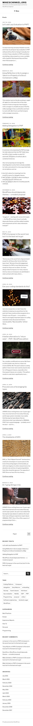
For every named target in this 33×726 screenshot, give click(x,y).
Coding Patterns (8, 584)
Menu (17, 11)
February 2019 (7, 700)
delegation (6, 587)
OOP (22, 594)
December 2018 (7, 707)
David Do (5, 652)
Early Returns (16, 587)
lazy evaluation (7, 594)
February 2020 (7, 682)
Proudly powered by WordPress (11, 722)
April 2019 (6, 693)
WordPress (6, 603)
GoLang (5, 590)
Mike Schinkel (7, 657)
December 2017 (7, 710)
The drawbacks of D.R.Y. (11, 437)
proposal (16, 597)
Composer (18, 584)
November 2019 (7, 686)
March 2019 (6, 696)
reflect (23, 597)
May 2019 (5, 689)
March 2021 (6, 679)
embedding (25, 587)
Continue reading (8, 64)
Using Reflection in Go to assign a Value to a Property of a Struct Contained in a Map (15, 75)
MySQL (16, 594)
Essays (5, 617)
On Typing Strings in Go (11, 485)
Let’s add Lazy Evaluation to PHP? (15, 24)
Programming (7, 597)
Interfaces (24, 590)
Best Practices (7, 613)
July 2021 (5, 676)
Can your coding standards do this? (16, 286)
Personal (5, 627)
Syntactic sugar (23, 600)
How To (5, 623)
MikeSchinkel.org (15, 2)
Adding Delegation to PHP (12, 126)
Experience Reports (8, 620)
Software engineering (10, 600)
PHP (27, 594)
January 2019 (6, 703)
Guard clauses (14, 590)
